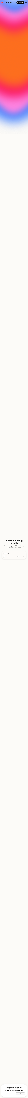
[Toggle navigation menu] (25, 2)
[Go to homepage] (6, 2)
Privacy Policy (12, 1090)
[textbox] (14, 553)
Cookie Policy (19, 1090)
